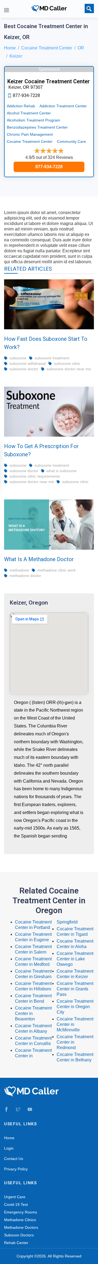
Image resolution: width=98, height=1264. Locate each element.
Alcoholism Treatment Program (33, 120)
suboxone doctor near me (69, 369)
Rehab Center (16, 1243)
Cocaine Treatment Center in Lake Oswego (75, 959)
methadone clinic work (56, 570)
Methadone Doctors (21, 1227)
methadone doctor (25, 575)
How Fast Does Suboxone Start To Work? (45, 343)
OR (81, 48)
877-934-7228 (49, 166)
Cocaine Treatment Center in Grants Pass (75, 989)
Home (10, 48)
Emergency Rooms (20, 1212)
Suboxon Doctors (19, 1235)
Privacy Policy (16, 1169)
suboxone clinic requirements (35, 476)
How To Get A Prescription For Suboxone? (41, 450)
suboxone (18, 358)
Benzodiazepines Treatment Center (37, 127)
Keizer (16, 56)
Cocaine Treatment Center (46, 48)
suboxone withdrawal (28, 363)
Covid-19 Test (16, 1204)
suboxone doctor (24, 369)
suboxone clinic (67, 363)
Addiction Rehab (21, 106)
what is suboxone (61, 471)
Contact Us (13, 1158)
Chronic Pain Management (30, 134)
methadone (19, 570)
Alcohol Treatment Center (29, 113)
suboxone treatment (52, 358)
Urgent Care (14, 1197)
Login (9, 1148)
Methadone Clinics (20, 1220)
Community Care (71, 141)
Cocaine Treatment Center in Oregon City (75, 1006)
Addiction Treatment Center (63, 106)
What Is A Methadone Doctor (39, 559)
